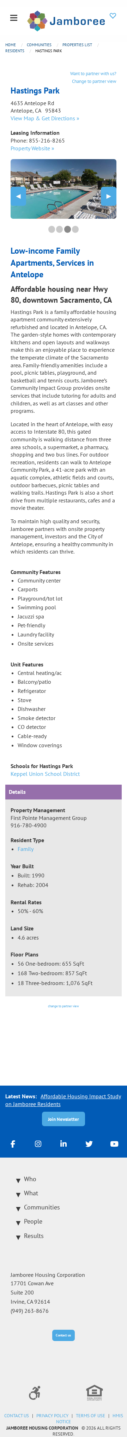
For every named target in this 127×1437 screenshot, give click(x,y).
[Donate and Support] (113, 15)
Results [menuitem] (34, 1236)
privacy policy (52, 1416)
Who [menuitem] (30, 1179)
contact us (16, 1416)
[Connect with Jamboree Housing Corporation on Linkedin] (63, 1143)
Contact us (63, 1335)
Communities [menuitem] (42, 1207)
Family (26, 848)
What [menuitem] (31, 1193)
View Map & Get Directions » (45, 118)
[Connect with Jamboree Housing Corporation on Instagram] (38, 1143)
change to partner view (63, 1006)
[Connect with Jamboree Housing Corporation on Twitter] (89, 1143)
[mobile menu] (13, 18)
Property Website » (32, 148)
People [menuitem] (33, 1221)
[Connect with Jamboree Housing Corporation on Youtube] (114, 1143)
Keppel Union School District (45, 773)
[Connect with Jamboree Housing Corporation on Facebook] (13, 1143)
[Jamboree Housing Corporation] (66, 20)
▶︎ (111, 195)
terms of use (90, 1416)
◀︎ (21, 195)
